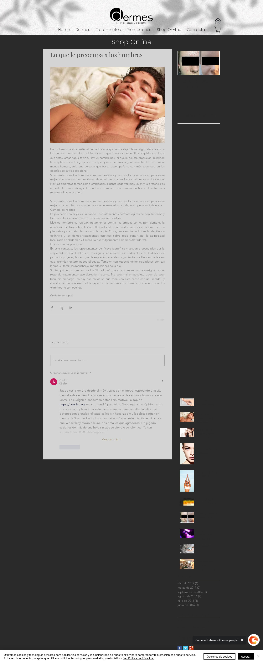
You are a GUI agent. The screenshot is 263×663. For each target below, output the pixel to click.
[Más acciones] (162, 381)
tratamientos (197, 627)
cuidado (193, 621)
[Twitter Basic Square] (185, 648)
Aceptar (245, 656)
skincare (182, 627)
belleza (182, 621)
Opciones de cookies (219, 656)
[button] (108, 29)
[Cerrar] (258, 656)
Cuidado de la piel (61, 295)
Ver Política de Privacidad (138, 658)
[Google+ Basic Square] (191, 648)
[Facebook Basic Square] (180, 648)
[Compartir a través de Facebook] (52, 308)
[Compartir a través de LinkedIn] (71, 308)
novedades (207, 621)
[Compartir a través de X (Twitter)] (61, 308)
